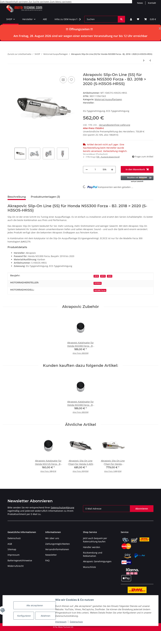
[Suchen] (121, 19)
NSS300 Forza (99, 290)
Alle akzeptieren (34, 605)
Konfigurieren (24, 615)
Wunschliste (89, 567)
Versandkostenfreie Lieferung (114, 124)
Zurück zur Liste (15, 54)
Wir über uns (52, 538)
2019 (103, 276)
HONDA (97, 283)
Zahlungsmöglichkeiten (57, 543)
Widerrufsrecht (16, 565)
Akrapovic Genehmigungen (97, 561)
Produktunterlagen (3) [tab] (45, 196)
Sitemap (12, 549)
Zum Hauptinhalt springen (14, 1)
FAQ (47, 560)
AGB (10, 543)
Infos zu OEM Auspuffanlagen (70, 19)
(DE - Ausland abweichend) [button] (108, 157)
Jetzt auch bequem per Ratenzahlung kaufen (95, 540)
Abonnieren (141, 508)
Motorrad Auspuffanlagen (108, 99)
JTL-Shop (144, 627)
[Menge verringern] (86, 169)
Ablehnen (45, 615)
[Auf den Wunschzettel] (71, 79)
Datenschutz (76, 621)
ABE (45, 19)
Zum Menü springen (61, 1)
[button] (131, 19)
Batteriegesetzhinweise (20, 560)
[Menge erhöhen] (112, 169)
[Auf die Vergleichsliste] (63, 79)
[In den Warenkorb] (10, 71)
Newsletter (51, 554)
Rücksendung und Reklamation (92, 554)
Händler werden (91, 547)
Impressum (61, 621)
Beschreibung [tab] (17, 196)
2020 (109, 276)
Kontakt (152, 2)
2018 (96, 276)
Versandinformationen (57, 549)
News (140, 2)
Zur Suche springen (39, 1)
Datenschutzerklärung (62, 507)
